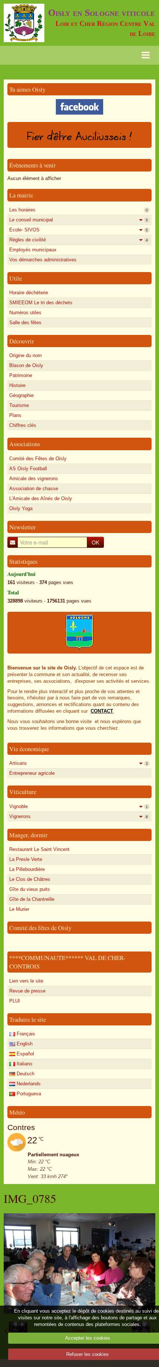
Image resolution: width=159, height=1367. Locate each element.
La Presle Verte (25, 859)
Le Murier (19, 909)
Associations (24, 444)
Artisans (78, 763)
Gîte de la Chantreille (31, 899)
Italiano (23, 1063)
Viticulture (22, 791)
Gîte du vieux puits (29, 889)
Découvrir (21, 341)
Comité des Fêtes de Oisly (38, 458)
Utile (15, 278)
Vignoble (78, 806)
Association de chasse (33, 488)
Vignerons (78, 816)
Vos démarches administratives (43, 259)
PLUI (14, 1001)
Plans (15, 415)
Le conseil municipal (78, 220)
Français (25, 1034)
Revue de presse (27, 991)
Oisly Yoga (21, 508)
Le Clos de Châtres (29, 879)
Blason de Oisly (26, 365)
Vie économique (29, 748)
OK (95, 542)
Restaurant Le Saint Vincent (39, 849)
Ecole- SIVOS (78, 230)
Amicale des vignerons (33, 478)
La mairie (21, 195)
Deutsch (24, 1073)
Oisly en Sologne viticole (101, 12)
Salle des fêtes (25, 322)
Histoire (17, 385)
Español (24, 1053)
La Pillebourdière (27, 869)
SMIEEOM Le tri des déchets (40, 302)
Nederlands (28, 1083)
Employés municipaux (33, 249)
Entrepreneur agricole (32, 773)
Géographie (21, 395)
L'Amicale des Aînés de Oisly (40, 498)
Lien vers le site (26, 981)
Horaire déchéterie (28, 292)
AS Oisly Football (28, 468)
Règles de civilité (78, 239)
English (24, 1044)
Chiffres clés (22, 425)
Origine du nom (25, 355)
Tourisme (19, 405)
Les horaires (78, 210)
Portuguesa (28, 1093)
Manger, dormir (28, 835)
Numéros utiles (25, 312)
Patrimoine (20, 375)
